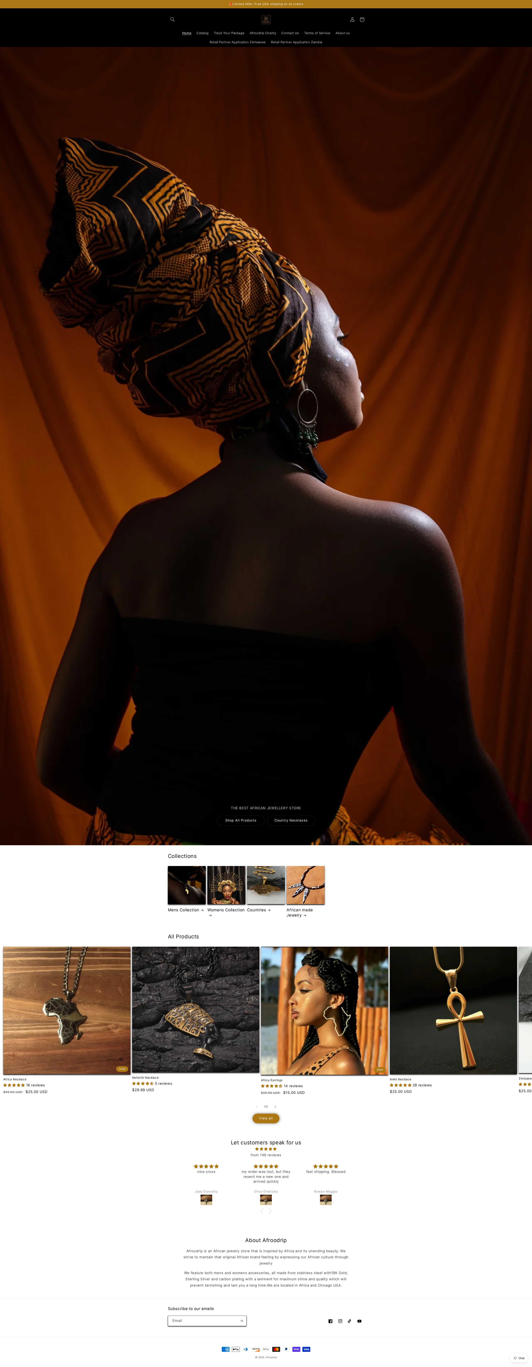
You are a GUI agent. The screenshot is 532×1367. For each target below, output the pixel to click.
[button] (172, 19)
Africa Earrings (271, 1080)
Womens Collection (226, 910)
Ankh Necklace (400, 1079)
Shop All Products (240, 820)
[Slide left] (256, 1106)
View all (266, 1118)
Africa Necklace (14, 1079)
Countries (256, 910)
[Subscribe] (241, 1321)
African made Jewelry (300, 913)
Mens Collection (183, 910)
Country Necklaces (291, 820)
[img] (266, 1149)
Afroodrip (271, 1357)
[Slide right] (275, 1106)
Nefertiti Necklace (145, 1077)
